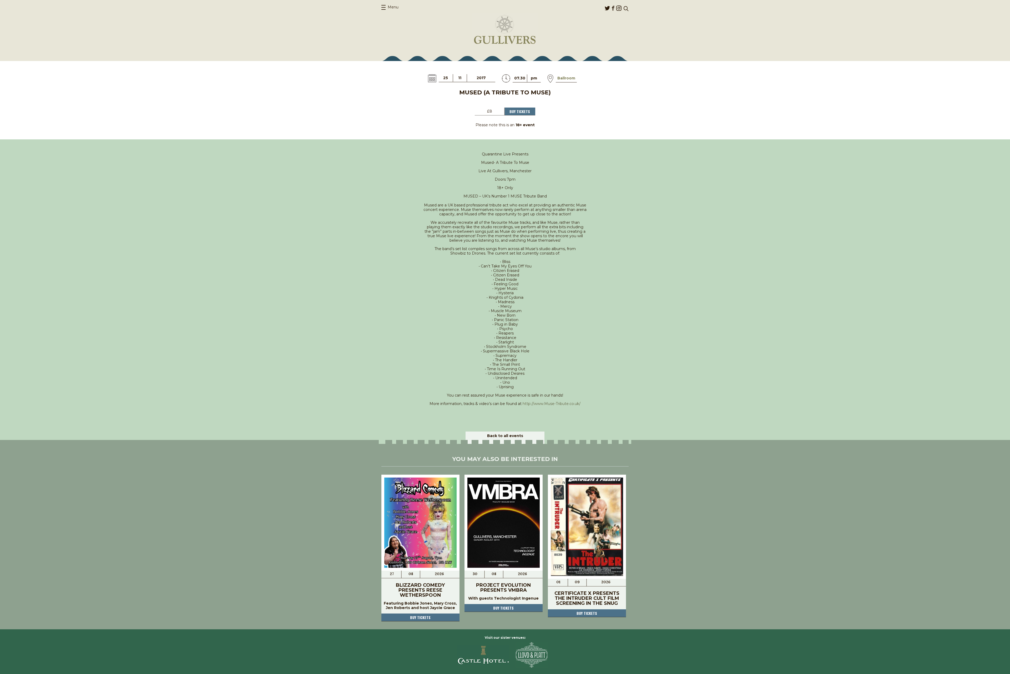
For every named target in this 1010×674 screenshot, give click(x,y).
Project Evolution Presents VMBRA (503, 587)
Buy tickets (420, 617)
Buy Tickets (519, 111)
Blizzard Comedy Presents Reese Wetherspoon (420, 590)
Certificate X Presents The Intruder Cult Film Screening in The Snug (586, 598)
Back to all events (505, 435)
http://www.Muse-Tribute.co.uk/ (551, 403)
